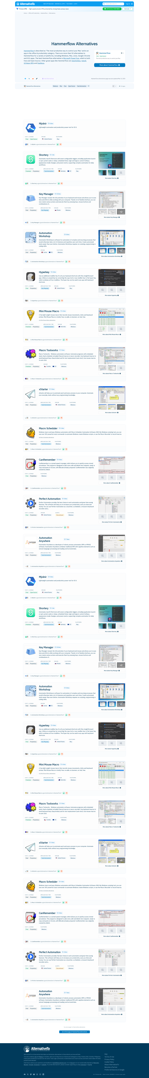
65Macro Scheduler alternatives (46, 437)
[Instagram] (40, 1074)
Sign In (128, 4)
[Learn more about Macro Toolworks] (30, 354)
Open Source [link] (71, 86)
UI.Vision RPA (29, 63)
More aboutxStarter (111, 412)
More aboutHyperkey (111, 295)
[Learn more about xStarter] (30, 393)
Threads (31, 1064)
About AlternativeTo (112, 1065)
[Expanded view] (113, 86)
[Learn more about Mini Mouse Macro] (30, 315)
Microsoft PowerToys (71, 58)
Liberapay (83, 1064)
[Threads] (37, 1074)
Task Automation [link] (81, 86)
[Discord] (25, 1074)
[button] (50, 123)
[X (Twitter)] (28, 1074)
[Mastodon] (31, 1074)
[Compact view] (116, 86)
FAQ (106, 1054)
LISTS (75, 3)
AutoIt (83, 61)
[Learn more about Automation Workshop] (30, 237)
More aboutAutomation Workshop (111, 256)
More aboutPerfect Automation (111, 522)
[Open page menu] (132, 4)
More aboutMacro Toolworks (111, 373)
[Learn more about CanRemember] (30, 464)
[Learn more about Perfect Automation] (30, 503)
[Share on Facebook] (25, 78)
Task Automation (48, 171)
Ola (35, 1057)
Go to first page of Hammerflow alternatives (74, 1032)
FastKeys (40, 63)
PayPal (90, 1064)
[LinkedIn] (43, 1074)
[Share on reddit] (32, 78)
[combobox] (113, 3)
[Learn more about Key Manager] (30, 198)
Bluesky (26, 1064)
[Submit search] (104, 3)
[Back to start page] (28, 3)
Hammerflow (29, 51)
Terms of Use (109, 1057)
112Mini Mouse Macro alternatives (47, 320)
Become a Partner (111, 1067)
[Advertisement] (74, 27)
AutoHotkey (76, 61)
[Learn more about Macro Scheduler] (30, 432)
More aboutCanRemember (110, 483)
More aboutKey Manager (111, 217)
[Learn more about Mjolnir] (30, 128)
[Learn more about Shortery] (30, 159)
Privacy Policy (109, 1059)
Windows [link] (55, 86)
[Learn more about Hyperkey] (30, 276)
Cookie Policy (109, 1062)
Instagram (37, 1064)
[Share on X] (29, 78)
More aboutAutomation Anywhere (111, 561)
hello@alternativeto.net (59, 1063)
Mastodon (96, 1063)
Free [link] (65, 86)
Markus (41, 1057)
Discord (72, 1063)
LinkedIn (44, 1064)
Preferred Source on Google (114, 1070)
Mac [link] (61, 86)
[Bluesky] (34, 1074)
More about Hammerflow (109, 65)
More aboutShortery (111, 178)
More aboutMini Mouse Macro (111, 334)
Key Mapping (44, 210)
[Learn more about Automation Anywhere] (30, 542)
